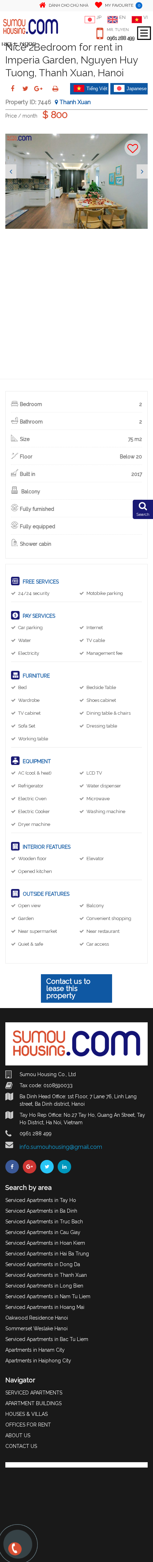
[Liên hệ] (14, 1552)
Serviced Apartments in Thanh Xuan (46, 1275)
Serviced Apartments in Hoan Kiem (45, 1243)
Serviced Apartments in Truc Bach (44, 1221)
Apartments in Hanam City (35, 1350)
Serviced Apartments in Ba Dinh (41, 1211)
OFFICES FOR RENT (28, 1425)
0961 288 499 (120, 38)
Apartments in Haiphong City (38, 1360)
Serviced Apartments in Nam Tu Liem (47, 1296)
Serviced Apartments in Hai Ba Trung (47, 1254)
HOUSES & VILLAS (26, 1414)
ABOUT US (17, 1435)
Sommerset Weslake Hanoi (36, 1328)
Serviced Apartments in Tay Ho (40, 1200)
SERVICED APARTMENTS (33, 1393)
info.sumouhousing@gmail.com (61, 1147)
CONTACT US (21, 1446)
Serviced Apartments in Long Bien (44, 1286)
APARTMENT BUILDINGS (33, 1403)
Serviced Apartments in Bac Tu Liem (46, 1339)
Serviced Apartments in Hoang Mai (44, 1307)
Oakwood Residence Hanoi (36, 1318)
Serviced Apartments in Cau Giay (42, 1232)
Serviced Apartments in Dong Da (42, 1264)
